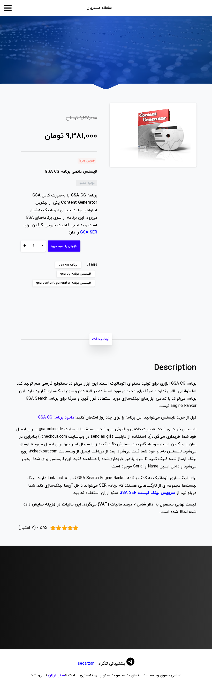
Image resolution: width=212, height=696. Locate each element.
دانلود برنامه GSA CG (56, 417)
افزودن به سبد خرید (64, 246)
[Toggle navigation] (8, 8)
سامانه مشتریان (99, 8)
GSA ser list (86, 634)
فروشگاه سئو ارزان (155, 54)
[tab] (100, 339)
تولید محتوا (122, 54)
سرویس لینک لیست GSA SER (147, 493)
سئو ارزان (56, 675)
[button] (187, 111)
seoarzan (86, 663)
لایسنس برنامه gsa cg (75, 274)
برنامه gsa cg (68, 265)
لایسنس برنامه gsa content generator (63, 283)
